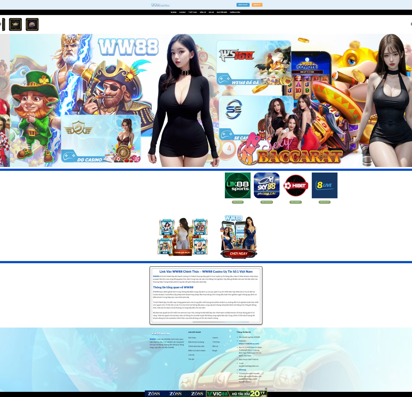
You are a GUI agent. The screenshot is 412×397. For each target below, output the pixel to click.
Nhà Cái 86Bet (253, 202)
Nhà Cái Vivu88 (311, 202)
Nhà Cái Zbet (340, 202)
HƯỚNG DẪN (235, 12)
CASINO (182, 12)
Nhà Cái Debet (224, 202)
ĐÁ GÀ (211, 12)
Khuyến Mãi (222, 12)
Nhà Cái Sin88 (369, 202)
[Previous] (11, 100)
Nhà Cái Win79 (50, 202)
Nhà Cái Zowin (195, 202)
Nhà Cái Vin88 (166, 202)
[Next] (401, 100)
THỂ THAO (192, 12)
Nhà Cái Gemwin (21, 202)
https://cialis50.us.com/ (249, 344)
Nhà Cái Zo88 (108, 202)
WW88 (173, 12)
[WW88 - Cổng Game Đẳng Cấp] (160, 5)
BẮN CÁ (203, 12)
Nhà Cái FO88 (282, 202)
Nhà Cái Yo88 (137, 202)
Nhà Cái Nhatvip (79, 202)
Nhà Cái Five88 (398, 202)
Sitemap (242, 370)
